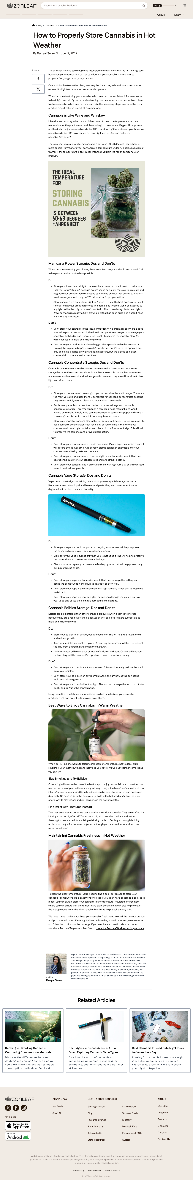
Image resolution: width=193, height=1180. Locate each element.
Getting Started (96, 1106)
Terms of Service (112, 1170)
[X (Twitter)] (8, 1108)
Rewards (162, 1119)
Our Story (163, 1106)
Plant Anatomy (95, 1126)
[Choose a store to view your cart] (184, 5)
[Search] (143, 5)
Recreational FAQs (132, 1133)
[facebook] (39, 79)
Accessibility (78, 1170)
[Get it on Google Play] (22, 1136)
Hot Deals (57, 1106)
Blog (90, 1113)
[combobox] (92, 5)
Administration (95, 1133)
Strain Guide (129, 1106)
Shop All (57, 1113)
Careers (162, 1132)
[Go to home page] (22, 1098)
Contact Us (164, 1139)
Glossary (126, 1120)
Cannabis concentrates (61, 368)
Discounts (163, 1126)
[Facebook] (16, 1108)
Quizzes (126, 1140)
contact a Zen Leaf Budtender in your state (120, 928)
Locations (163, 1112)
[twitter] (39, 90)
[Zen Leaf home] (21, 5)
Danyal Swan (54, 980)
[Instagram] (24, 1108)
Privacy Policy (94, 1170)
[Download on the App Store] (22, 1125)
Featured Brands (97, 1120)
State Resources (96, 1140)
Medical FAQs (129, 1126)
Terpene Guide (130, 1113)
